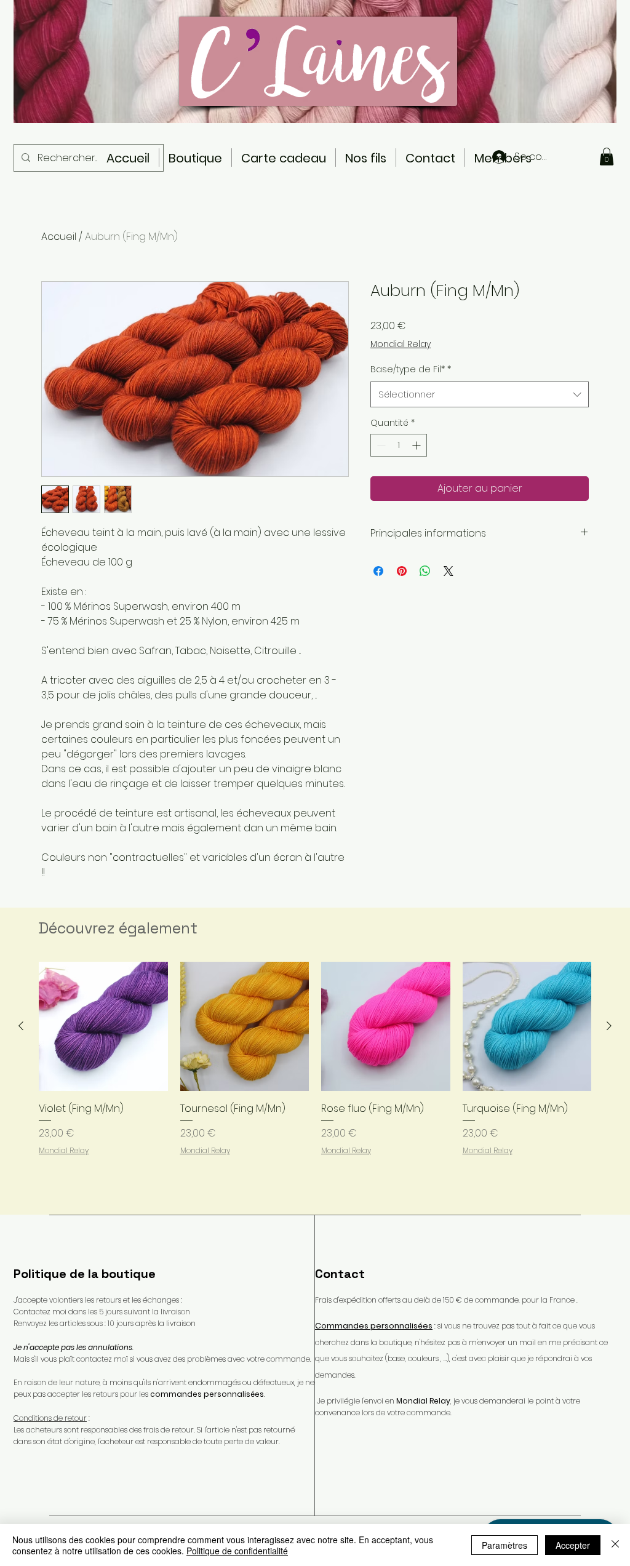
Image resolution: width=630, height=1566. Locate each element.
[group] (315, 1082)
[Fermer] (615, 1545)
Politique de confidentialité (237, 1550)
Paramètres (504, 1545)
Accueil (58, 237)
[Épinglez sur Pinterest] (401, 571)
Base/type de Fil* (410, 369)
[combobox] (479, 394)
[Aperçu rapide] (103, 1026)
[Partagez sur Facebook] (378, 571)
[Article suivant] (609, 1025)
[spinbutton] (399, 445)
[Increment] (417, 445)
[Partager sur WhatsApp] (425, 571)
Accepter (573, 1545)
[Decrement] (380, 445)
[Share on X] (448, 571)
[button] (606, 157)
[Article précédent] (21, 1025)
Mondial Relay (400, 344)
